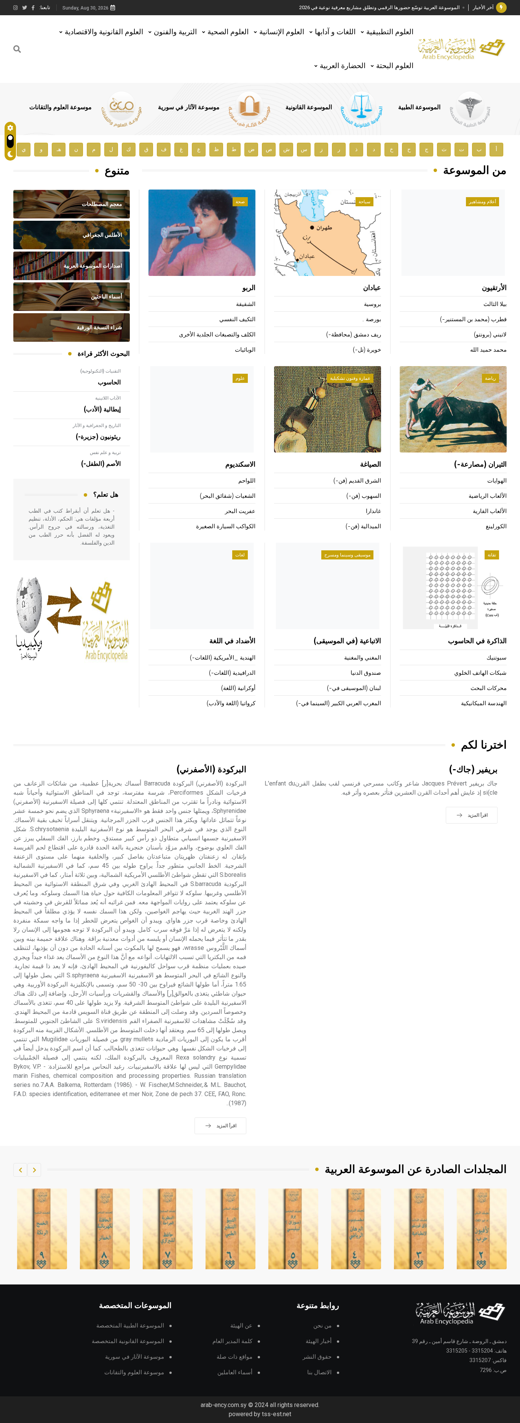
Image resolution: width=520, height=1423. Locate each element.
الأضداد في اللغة (232, 641)
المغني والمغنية (362, 658)
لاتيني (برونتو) (490, 334)
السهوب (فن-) (363, 496)
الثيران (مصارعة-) (480, 464)
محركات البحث (489, 688)
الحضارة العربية (342, 65)
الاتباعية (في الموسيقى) (347, 641)
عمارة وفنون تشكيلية (350, 378)
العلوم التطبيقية (389, 31)
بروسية (372, 304)
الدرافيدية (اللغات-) (232, 673)
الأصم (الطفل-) (101, 464)
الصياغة (370, 464)
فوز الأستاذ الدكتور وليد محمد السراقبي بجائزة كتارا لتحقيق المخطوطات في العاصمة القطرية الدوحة (357, 7)
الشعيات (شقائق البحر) (227, 496)
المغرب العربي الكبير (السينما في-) (338, 703)
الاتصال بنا (319, 1372)
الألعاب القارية (490, 511)
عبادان (372, 288)
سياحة (364, 201)
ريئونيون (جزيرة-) (98, 436)
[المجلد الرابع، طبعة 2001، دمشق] (419, 1229)
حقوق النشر (317, 1357)
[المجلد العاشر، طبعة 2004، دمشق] (42, 1229)
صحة (240, 201)
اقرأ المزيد (478, 815)
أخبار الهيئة (319, 1341)
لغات (240, 555)
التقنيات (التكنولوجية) (100, 371)
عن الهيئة (241, 1326)
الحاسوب (109, 382)
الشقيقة (245, 304)
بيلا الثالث (495, 304)
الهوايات (497, 481)
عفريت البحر (240, 511)
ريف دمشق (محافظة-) (353, 334)
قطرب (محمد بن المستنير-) (473, 319)
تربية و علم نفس (105, 452)
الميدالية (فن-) (363, 526)
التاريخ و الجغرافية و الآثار (97, 425)
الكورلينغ (496, 526)
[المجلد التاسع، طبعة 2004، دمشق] (105, 1229)
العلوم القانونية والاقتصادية (104, 31)
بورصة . (371, 319)
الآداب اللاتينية (108, 398)
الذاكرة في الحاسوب (477, 641)
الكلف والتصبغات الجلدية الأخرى (217, 334)
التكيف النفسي (237, 319)
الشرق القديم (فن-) (357, 481)
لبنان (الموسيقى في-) (354, 688)
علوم (240, 378)
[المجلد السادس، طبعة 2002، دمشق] (293, 1229)
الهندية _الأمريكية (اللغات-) (222, 658)
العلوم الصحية (228, 31)
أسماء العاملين (234, 1372)
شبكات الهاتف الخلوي (480, 673)
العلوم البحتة (394, 65)
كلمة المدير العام (232, 1341)
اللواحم (246, 481)
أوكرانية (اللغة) (238, 688)
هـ (59, 149)
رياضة (490, 378)
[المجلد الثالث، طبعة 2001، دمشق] (482, 1229)
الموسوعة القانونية (309, 107)
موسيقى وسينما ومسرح (347, 555)
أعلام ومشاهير (482, 201)
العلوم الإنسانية (281, 31)
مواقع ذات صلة (234, 1357)
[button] (34, 1170)
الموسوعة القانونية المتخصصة (128, 1341)
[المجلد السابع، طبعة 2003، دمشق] (230, 1229)
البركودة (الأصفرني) (211, 769)
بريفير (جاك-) (473, 769)
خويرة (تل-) (367, 350)
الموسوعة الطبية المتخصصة (130, 1326)
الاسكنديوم (240, 464)
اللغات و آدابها (335, 31)
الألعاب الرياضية (488, 496)
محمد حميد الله (488, 350)
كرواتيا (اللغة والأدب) (231, 703)
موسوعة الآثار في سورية (189, 107)
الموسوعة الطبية (419, 107)
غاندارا (373, 511)
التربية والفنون (175, 31)
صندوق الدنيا (366, 673)
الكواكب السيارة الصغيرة (225, 526)
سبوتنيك (497, 658)
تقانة (492, 555)
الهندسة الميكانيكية (484, 703)
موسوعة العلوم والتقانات (60, 107)
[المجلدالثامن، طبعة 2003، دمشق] (168, 1229)
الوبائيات (245, 350)
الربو (248, 288)
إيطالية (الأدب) (102, 409)
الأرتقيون (494, 288)
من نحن (322, 1326)
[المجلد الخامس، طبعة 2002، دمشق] (356, 1229)
